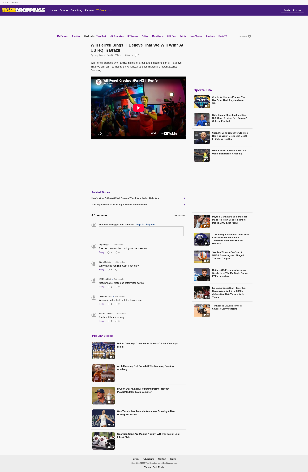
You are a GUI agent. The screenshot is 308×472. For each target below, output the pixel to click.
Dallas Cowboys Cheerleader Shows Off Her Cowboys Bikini (147, 345)
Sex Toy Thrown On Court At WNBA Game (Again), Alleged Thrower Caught (228, 255)
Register (15, 2)
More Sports (157, 36)
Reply (101, 252)
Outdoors (210, 36)
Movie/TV (222, 36)
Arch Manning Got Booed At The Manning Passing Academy (145, 368)
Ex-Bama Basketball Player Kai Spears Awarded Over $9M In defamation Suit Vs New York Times (229, 292)
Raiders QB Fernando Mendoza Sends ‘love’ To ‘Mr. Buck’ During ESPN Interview (230, 273)
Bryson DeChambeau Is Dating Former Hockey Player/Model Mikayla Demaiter (143, 390)
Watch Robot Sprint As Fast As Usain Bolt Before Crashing (229, 152)
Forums (64, 10)
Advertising (148, 459)
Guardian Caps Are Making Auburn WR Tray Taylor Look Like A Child (148, 435)
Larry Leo (98, 55)
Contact (162, 459)
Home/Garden (196, 36)
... (110, 9)
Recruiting (76, 10)
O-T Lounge (132, 36)
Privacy (135, 459)
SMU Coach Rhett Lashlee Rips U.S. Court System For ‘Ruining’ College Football (229, 118)
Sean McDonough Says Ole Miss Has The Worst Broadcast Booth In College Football (230, 136)
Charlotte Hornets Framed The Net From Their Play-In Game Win (228, 100)
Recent (181, 215)
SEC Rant (171, 36)
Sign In (5, 2)
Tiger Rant (101, 36)
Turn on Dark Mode (154, 467)
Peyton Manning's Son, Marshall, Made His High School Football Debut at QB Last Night (230, 219)
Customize (243, 36)
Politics (145, 36)
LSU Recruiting (117, 36)
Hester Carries (106, 313)
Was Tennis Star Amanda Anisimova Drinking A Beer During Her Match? (146, 413)
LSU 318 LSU (105, 279)
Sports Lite (203, 90)
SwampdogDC (105, 296)
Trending (76, 36)
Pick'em (89, 10)
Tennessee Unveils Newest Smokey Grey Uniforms (227, 307)
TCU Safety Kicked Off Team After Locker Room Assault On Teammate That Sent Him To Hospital (230, 239)
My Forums (62, 36)
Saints (183, 36)
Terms (173, 459)
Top (175, 216)
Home (54, 10)
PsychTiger (104, 245)
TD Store (101, 10)
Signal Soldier (105, 262)
